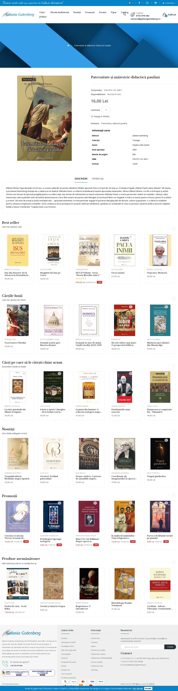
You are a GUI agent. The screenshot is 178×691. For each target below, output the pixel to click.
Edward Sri (115, 339)
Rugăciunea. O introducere (83, 607)
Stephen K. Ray (10, 339)
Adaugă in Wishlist (101, 116)
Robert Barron (82, 406)
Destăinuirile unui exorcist (120, 410)
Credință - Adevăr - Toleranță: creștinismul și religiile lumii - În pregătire (160, 607)
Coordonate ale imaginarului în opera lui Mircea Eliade (124, 477)
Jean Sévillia (80, 473)
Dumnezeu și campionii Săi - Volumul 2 (159, 410)
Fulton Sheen (45, 269)
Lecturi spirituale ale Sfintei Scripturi (15, 410)
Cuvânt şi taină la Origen (52, 606)
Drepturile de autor (68, 662)
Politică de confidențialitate (101, 658)
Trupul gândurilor (156, 476)
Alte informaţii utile (68, 650)
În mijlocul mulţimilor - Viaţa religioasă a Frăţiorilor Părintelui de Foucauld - (123, 537)
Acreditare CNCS (67, 646)
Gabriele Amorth (118, 406)
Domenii (64, 658)
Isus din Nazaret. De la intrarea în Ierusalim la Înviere (16, 274)
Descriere (81, 178)
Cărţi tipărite (66, 654)
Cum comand (66, 674)
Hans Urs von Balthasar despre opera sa (87, 540)
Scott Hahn (45, 406)
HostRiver (152, 684)
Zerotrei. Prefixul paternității (49, 477)
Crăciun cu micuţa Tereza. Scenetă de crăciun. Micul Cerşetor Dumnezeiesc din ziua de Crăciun (17, 537)
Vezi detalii (138, 688)
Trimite (170, 647)
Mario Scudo (152, 406)
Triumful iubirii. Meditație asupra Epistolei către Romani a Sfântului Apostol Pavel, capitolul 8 (18, 477)
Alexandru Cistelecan (49, 536)
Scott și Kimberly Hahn (49, 339)
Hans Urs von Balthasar (86, 536)
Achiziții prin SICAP (68, 642)
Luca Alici (44, 473)
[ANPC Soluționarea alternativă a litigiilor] (15, 672)
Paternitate (106, 123)
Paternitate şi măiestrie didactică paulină (92, 45)
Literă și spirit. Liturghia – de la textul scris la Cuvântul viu (52, 410)
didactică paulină (120, 123)
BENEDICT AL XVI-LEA (12, 269)
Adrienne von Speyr (12, 473)
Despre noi (65, 670)
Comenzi (94, 642)
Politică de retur (97, 666)
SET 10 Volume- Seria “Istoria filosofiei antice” (88, 274)
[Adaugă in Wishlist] (24, 236)
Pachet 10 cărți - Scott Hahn (15, 607)
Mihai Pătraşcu (153, 473)
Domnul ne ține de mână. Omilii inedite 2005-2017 (89, 344)
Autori (93, 646)
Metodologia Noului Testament (121, 604)
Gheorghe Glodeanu (120, 473)
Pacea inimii (117, 273)
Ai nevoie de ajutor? (19, 662)
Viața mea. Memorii (157, 273)
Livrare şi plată (96, 662)
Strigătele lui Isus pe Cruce (50, 274)
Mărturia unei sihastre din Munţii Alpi (158, 344)
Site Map (94, 670)
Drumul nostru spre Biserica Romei (50, 344)
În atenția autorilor (68, 678)
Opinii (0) (97, 178)
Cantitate (95, 110)
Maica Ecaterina (153, 339)
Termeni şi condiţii (98, 650)
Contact (64, 638)
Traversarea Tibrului (15, 343)
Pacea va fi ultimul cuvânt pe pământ (160, 537)
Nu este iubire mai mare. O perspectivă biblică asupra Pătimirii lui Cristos (124, 344)
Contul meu (95, 638)
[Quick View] (18, 250)
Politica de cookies (98, 654)
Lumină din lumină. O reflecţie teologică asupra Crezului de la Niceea (88, 410)
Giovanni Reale (82, 269)
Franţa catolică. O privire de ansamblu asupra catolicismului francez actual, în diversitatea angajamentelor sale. (88, 477)
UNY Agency (136, 684)
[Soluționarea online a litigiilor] (42, 672)
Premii (63, 666)
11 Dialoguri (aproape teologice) (51, 540)
